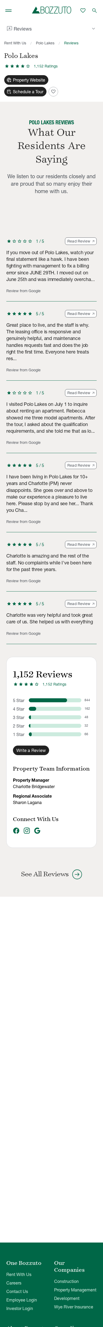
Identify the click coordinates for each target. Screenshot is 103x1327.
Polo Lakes (45, 43)
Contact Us (17, 1291)
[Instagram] (27, 831)
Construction (66, 1281)
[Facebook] (16, 831)
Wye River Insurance (73, 1306)
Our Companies (69, 1266)
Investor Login (19, 1308)
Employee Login (21, 1300)
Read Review (78, 241)
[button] (51, 269)
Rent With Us (15, 43)
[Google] (37, 831)
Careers (13, 1283)
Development (66, 1298)
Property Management (75, 1289)
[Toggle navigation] (8, 10)
